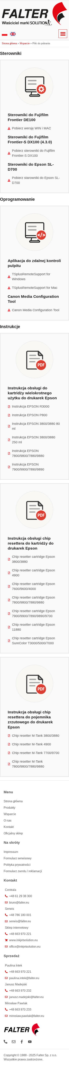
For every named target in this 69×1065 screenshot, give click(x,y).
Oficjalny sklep (13, 833)
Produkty (9, 807)
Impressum (11, 851)
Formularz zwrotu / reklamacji (23, 871)
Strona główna (9, 43)
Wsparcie (25, 43)
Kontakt (9, 826)
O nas (7, 820)
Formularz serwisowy (17, 858)
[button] (63, 33)
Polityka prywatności (17, 864)
